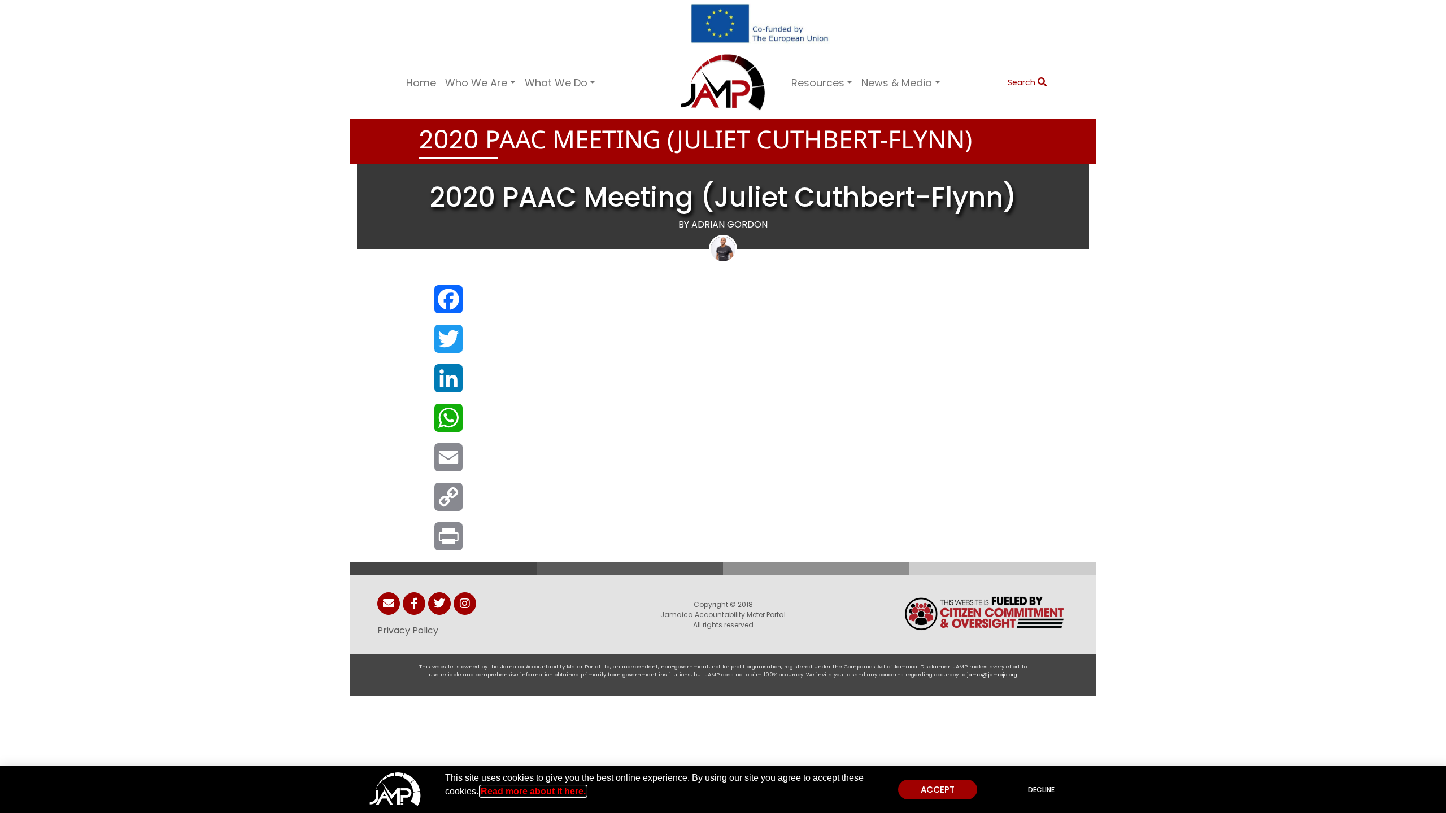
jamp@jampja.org (992, 674)
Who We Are (476, 83)
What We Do (556, 83)
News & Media (896, 83)
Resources (817, 83)
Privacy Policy (407, 630)
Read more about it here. (533, 791)
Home (421, 83)
